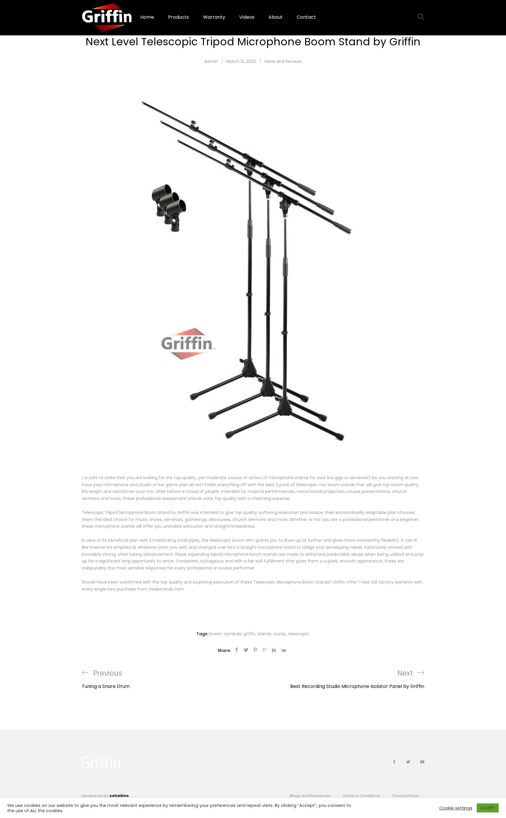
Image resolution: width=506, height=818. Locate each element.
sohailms (119, 795)
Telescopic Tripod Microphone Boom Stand (126, 512)
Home (147, 17)
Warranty (214, 17)
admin (211, 61)
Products (178, 17)
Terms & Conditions (361, 795)
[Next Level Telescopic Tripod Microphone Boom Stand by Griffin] (236, 650)
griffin (249, 634)
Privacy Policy (405, 795)
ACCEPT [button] (487, 808)
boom (215, 634)
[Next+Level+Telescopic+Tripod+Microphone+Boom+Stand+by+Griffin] (246, 650)
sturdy (279, 634)
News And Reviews (283, 61)
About (276, 17)
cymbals (232, 634)
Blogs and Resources (310, 795)
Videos (246, 17)
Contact (306, 17)
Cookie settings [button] (455, 808)
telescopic (220, 540)
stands (264, 634)
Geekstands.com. (166, 589)
